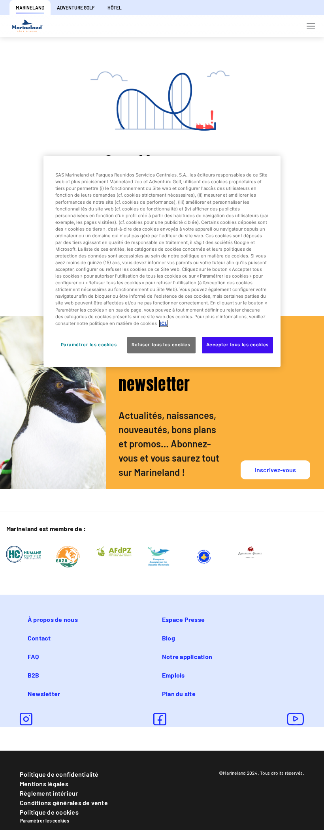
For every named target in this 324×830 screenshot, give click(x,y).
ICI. (163, 323)
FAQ (33, 656)
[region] (162, 261)
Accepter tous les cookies (237, 344)
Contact (39, 638)
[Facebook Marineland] (159, 719)
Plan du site (179, 693)
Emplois (173, 675)
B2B (34, 675)
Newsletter (44, 693)
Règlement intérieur (49, 793)
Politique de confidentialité (59, 774)
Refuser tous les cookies (161, 344)
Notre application (187, 656)
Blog (168, 638)
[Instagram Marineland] (26, 719)
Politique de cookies (49, 812)
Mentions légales (44, 783)
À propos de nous (53, 619)
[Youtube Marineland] (295, 719)
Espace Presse (183, 619)
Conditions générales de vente (64, 802)
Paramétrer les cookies (45, 820)
